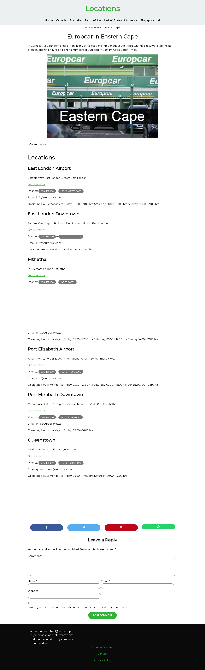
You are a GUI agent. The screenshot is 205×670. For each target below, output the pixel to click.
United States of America (120, 20)
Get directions (36, 184)
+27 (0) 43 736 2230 (71, 236)
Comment (35, 556)
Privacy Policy (102, 660)
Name (32, 581)
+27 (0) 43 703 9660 (71, 191)
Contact (103, 653)
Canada (61, 20)
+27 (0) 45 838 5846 (71, 462)
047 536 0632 (67, 282)
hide (44, 144)
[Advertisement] (102, 307)
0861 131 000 (47, 191)
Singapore (147, 20)
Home (49, 20)
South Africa (92, 20)
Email (105, 581)
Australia (75, 20)
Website (33, 590)
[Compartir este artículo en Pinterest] (121, 527)
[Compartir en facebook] (46, 527)
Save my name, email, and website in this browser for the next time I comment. (78, 607)
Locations (102, 8)
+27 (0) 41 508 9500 (71, 371)
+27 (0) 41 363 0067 (71, 417)
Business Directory (102, 647)
